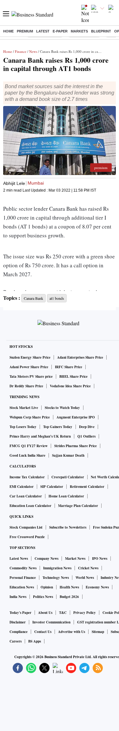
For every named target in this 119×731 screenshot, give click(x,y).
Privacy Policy (84, 612)
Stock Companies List (26, 527)
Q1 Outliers (86, 436)
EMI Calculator (22, 486)
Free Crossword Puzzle (27, 537)
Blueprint (101, 31)
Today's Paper (20, 612)
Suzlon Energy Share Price (30, 357)
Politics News (43, 596)
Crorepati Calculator (67, 477)
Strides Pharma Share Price (75, 446)
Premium (25, 31)
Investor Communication (51, 622)
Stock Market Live (24, 407)
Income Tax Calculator (27, 477)
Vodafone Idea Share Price (70, 386)
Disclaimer (18, 622)
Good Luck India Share (27, 455)
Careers (16, 641)
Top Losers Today (23, 427)
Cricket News (88, 568)
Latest (43, 31)
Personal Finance (23, 577)
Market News (75, 558)
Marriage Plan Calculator (78, 505)
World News (85, 577)
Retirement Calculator (87, 486)
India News (18, 596)
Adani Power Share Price (29, 367)
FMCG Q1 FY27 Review (29, 446)
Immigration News (57, 568)
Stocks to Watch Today (62, 407)
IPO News (99, 558)
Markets (79, 31)
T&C (63, 612)
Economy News (97, 587)
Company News (46, 558)
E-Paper (60, 31)
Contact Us (42, 631)
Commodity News (23, 568)
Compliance (19, 631)
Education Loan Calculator (30, 505)
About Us (45, 612)
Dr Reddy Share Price (26, 386)
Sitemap (98, 631)
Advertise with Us (71, 631)
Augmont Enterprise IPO (75, 417)
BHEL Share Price (73, 376)
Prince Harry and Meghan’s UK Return (40, 436)
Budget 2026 (69, 596)
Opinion (47, 587)
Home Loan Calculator (66, 496)
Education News (22, 587)
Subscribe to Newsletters (67, 527)
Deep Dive (87, 427)
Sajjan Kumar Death (68, 455)
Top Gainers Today (57, 427)
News (33, 51)
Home (8, 31)
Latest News (19, 558)
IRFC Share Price (68, 367)
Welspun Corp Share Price (30, 417)
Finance (20, 51)
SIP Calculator (51, 486)
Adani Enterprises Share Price (80, 357)
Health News (69, 587)
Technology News (56, 577)
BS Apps (34, 641)
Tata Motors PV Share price (31, 376)
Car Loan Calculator (26, 496)
